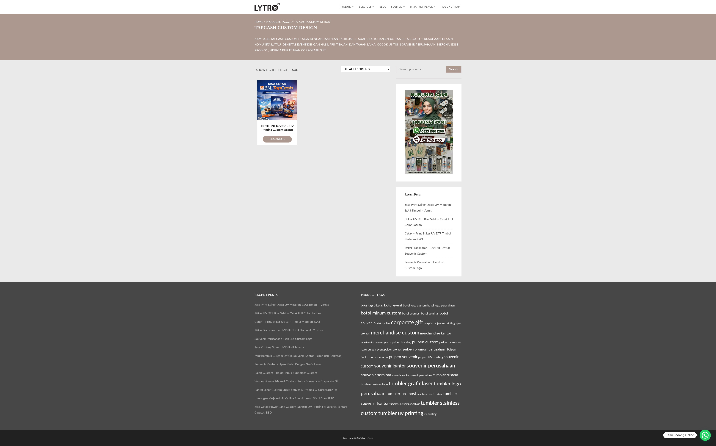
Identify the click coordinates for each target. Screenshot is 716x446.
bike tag (367, 305)
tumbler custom (445, 375)
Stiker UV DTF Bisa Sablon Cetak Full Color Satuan (288, 313)
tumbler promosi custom (429, 394)
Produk (345, 7)
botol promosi (411, 313)
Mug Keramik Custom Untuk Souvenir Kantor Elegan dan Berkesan (298, 355)
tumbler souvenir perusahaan (405, 404)
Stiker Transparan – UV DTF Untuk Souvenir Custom (289, 330)
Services (365, 7)
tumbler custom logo (374, 384)
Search (453, 69)
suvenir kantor (401, 375)
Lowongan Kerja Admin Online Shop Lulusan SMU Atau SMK (294, 398)
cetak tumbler (383, 323)
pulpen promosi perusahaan (424, 349)
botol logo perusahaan (441, 305)
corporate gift (407, 322)
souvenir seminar (376, 375)
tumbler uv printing (400, 413)
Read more (277, 139)
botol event (393, 305)
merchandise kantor (435, 333)
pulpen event (376, 349)
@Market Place (421, 7)
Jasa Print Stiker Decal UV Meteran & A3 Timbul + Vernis (292, 304)
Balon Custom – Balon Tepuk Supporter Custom (286, 372)
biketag (378, 305)
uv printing (430, 414)
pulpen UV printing (430, 357)
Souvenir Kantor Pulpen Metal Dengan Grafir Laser (288, 364)
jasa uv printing (446, 323)
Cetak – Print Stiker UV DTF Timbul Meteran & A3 (287, 321)
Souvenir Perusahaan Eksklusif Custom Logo (283, 338)
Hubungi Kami (451, 7)
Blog (383, 7)
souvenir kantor (390, 366)
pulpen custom (425, 342)
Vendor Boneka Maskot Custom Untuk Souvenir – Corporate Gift (297, 381)
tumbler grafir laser (411, 383)
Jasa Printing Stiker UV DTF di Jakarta (279, 347)
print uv (387, 343)
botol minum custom (381, 313)
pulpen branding (401, 342)
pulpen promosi (393, 349)
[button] (705, 435)
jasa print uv (430, 323)
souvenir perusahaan (431, 366)
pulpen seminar (379, 357)
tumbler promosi (401, 394)
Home (259, 22)
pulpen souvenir (403, 357)
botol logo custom (415, 305)
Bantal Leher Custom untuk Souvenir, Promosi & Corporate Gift (296, 389)
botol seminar (430, 313)
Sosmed (396, 7)
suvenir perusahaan (421, 375)
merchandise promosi (372, 343)
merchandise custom (395, 333)
